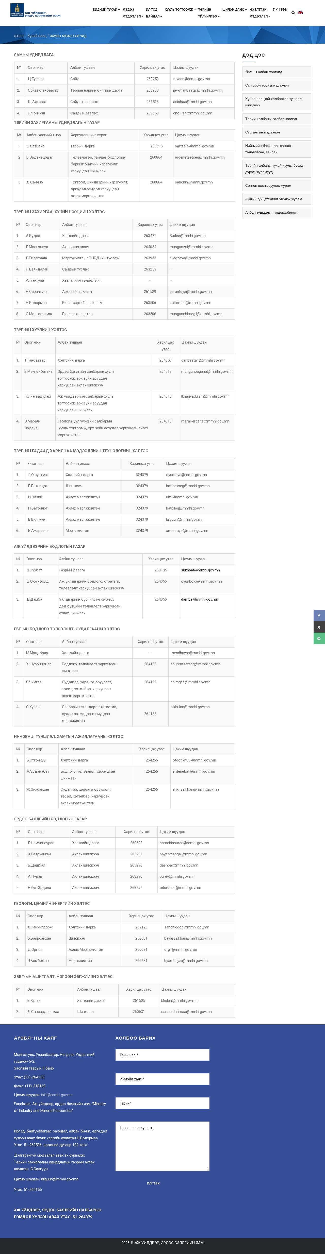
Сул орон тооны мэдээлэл (267, 85)
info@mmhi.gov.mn (57, 1095)
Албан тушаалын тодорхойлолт (271, 212)
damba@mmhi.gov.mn (199, 599)
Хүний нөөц (37, 36)
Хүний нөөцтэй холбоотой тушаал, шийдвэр (273, 102)
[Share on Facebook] (319, 615)
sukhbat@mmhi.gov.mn (200, 570)
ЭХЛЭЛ (19, 36)
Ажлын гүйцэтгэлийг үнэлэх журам (273, 198)
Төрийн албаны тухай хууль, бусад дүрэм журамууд (274, 168)
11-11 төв (280, 9)
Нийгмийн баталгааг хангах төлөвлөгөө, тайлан (268, 149)
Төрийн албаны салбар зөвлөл (271, 118)
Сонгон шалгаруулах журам (268, 185)
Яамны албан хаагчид (263, 71)
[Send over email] (319, 638)
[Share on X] (319, 627)
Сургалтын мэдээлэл (262, 132)
